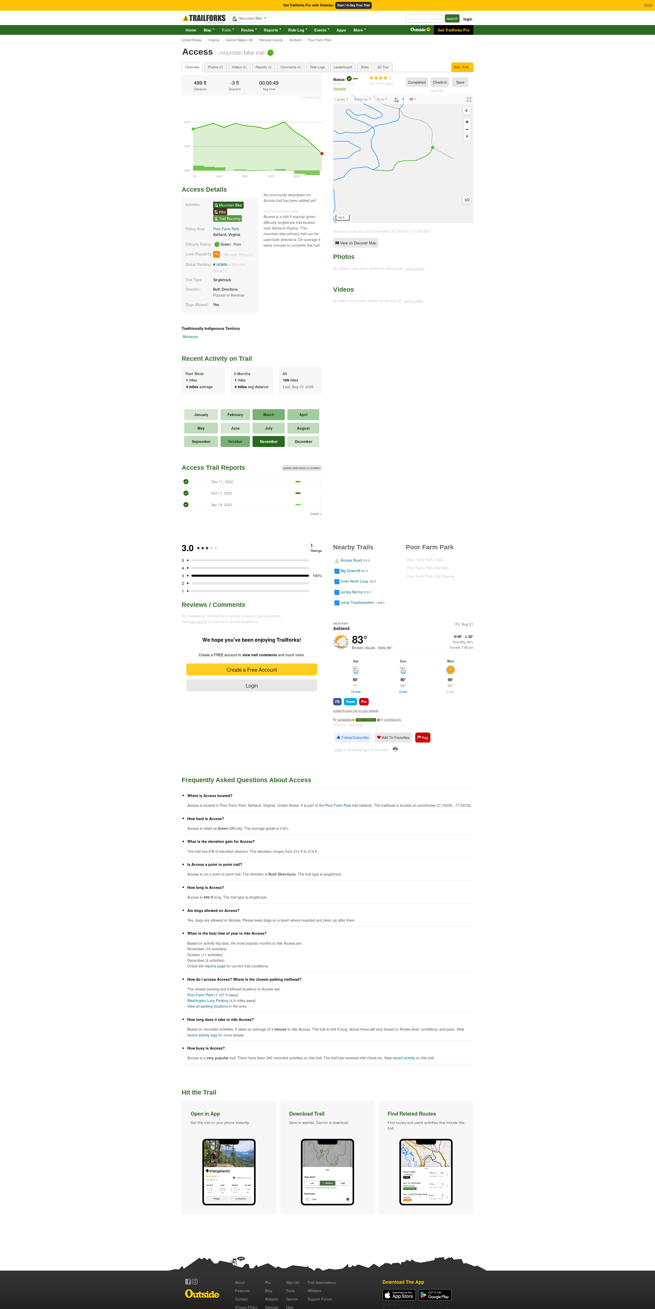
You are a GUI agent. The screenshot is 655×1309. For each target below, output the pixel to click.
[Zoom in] (467, 122)
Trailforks (365, 719)
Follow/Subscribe (354, 737)
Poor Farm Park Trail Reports (431, 576)
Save (460, 82)
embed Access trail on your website (355, 710)
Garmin (292, 1299)
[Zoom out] (467, 129)
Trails (226, 30)
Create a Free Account (252, 669)
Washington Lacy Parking (207, 1000)
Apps (341, 30)
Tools (290, 1290)
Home (190, 30)
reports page (215, 965)
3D (467, 200)
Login (252, 685)
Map (207, 30)
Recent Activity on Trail (217, 358)
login (467, 18)
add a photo (414, 268)
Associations (322, 1282)
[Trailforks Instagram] (195, 1282)
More (358, 30)
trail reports (198, 621)
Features (242, 1290)
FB (337, 701)
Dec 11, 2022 (345, 83)
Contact (241, 1299)
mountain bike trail (242, 52)
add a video (413, 300)
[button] (229, 1157)
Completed (417, 82)
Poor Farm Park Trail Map (428, 567)
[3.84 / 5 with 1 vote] (380, 78)
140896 (221, 264)
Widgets (271, 1299)
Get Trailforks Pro (454, 30)
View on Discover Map (357, 242)
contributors (392, 719)
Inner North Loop (354, 581)
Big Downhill (350, 570)
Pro (268, 1282)
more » (316, 513)
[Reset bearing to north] (467, 136)
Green (230, 244)
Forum (320, 1299)
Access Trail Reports (213, 467)
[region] (403, 159)
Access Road (351, 560)
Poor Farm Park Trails (425, 559)
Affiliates (314, 1290)
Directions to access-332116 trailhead (361, 231)
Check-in (440, 82)
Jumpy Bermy (352, 591)
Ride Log (296, 30)
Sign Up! (293, 1282)
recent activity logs (202, 1035)
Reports (271, 30)
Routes (247, 30)
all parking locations (212, 1006)
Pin (364, 701)
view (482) (437, 90)
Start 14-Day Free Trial (353, 5)
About (240, 1282)
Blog (268, 1290)
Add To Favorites (395, 737)
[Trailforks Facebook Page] (188, 1282)
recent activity (404, 1057)
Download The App (403, 1282)
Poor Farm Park (226, 228)
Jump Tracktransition (357, 602)
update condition (301, 468)
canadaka (345, 719)
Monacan (190, 336)
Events (320, 30)
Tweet (350, 701)
